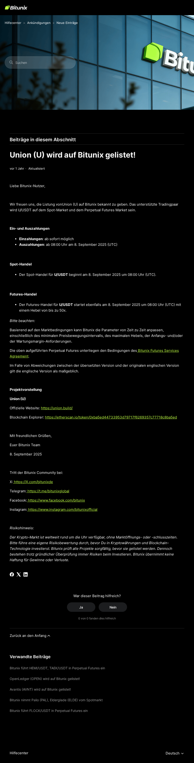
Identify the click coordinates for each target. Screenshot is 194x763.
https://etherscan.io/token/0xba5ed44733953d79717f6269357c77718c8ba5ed (111, 417)
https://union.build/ (57, 408)
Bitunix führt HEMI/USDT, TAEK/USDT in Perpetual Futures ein (57, 668)
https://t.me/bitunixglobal (47, 491)
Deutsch (173, 753)
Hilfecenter (13, 23)
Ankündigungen (39, 23)
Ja (81, 607)
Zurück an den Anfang (28, 635)
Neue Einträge (67, 23)
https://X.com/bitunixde (33, 482)
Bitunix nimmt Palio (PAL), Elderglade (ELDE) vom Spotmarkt (56, 700)
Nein (113, 607)
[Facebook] (12, 574)
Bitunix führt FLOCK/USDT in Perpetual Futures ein (49, 711)
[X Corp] (19, 574)
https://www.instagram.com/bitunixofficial (62, 509)
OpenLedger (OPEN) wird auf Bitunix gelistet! (45, 679)
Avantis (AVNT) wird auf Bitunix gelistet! (40, 689)
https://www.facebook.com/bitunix (56, 500)
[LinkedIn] (25, 574)
